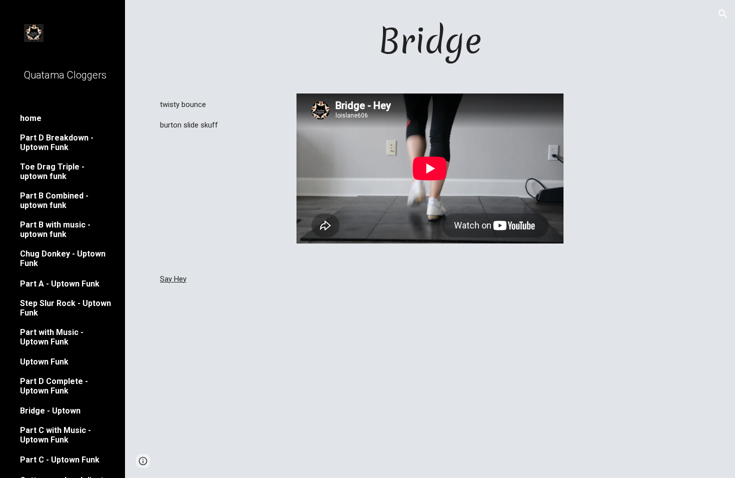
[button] (723, 14)
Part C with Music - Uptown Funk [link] (55, 435)
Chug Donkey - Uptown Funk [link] (63, 258)
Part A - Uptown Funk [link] (60, 283)
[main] (430, 41)
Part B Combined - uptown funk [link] (54, 200)
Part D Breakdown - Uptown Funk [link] (57, 142)
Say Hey (173, 279)
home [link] (31, 118)
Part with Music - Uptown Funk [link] (52, 337)
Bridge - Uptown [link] (50, 411)
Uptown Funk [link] (44, 361)
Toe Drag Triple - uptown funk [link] (52, 171)
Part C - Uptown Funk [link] (60, 459)
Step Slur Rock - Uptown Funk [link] (65, 308)
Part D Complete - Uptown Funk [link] (54, 386)
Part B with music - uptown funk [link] (55, 229)
